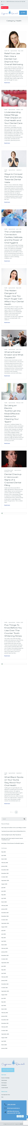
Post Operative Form (5, 1094)
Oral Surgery (4, 1082)
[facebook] (18, 1116)
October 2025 (4, 877)
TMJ (8, 50)
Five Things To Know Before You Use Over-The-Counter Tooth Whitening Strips (13, 630)
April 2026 (3, 855)
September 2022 (5, 991)
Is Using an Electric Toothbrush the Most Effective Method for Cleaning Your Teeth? (12, 413)
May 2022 (3, 1002)
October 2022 (4, 987)
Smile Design (4, 1080)
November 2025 (4, 873)
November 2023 (4, 955)
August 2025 (4, 884)
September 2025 (5, 880)
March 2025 (4, 902)
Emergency (5, 7)
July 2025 (3, 887)
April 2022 (3, 1005)
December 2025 (4, 869)
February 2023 (4, 977)
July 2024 (3, 930)
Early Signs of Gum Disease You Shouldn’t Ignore (12, 843)
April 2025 (3, 898)
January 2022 (4, 1016)
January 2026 (4, 866)
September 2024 (5, 923)
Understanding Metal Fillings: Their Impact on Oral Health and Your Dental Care (13, 117)
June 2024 (3, 934)
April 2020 (3, 1041)
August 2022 (4, 994)
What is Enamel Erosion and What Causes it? (13, 355)
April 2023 (3, 973)
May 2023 (3, 969)
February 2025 (4, 905)
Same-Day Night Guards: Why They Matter (11, 834)
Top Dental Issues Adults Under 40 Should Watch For (13, 831)
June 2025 (3, 891)
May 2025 (3, 894)
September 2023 (5, 962)
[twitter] (23, 1116)
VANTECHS (22, 1124)
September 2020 (5, 1034)
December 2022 (4, 984)
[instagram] (20, 1116)
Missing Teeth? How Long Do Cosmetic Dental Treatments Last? (12, 839)
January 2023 (4, 980)
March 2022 (4, 1009)
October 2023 (4, 959)
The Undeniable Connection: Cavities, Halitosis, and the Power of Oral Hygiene (13, 237)
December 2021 (4, 1019)
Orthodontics (4, 1085)
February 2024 (4, 948)
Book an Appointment (8, 1070)
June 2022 (3, 998)
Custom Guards (4, 1087)
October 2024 (4, 919)
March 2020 (4, 1044)
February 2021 (4, 1026)
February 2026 (4, 862)
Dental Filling (7, 470)
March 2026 (4, 859)
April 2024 (3, 941)
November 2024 (4, 916)
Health (5, 50)
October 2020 (4, 1030)
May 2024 (3, 937)
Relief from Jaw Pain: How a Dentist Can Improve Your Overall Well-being (13, 58)
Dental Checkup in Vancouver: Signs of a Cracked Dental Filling (12, 479)
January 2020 (4, 1048)
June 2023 (3, 966)
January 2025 (4, 909)
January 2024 (4, 952)
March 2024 (4, 944)
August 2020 (4, 1037)
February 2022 (4, 1012)
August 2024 (4, 926)
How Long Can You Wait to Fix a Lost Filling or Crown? (13, 827)
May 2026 (3, 852)
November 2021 (4, 1023)
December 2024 (4, 912)
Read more (7, 82)
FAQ (2, 1097)
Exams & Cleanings (5, 1077)
